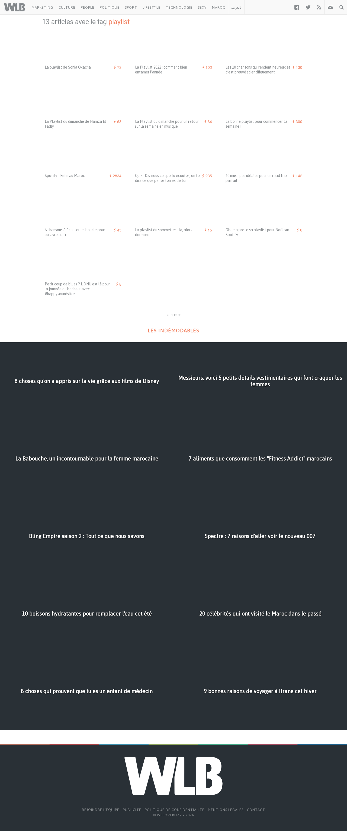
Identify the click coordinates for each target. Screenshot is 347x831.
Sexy (202, 7)
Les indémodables (173, 330)
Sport (131, 7)
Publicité (132, 810)
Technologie (179, 7)
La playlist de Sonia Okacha (68, 67)
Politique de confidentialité (174, 810)
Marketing (42, 7)
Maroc (218, 7)
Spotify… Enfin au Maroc (65, 175)
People (87, 7)
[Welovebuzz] (14, 7)
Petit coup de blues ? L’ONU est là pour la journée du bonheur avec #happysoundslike (77, 289)
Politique (110, 7)
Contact (256, 810)
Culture (67, 7)
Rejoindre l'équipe (100, 810)
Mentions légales (225, 810)
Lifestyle (151, 7)
